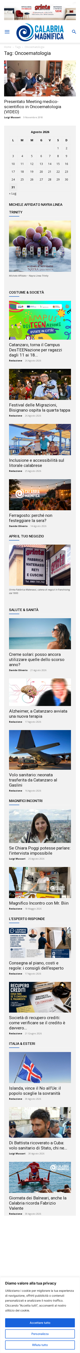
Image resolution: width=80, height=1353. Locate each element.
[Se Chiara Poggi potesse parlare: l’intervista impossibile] (40, 826)
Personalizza (40, 1334)
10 (13, 164)
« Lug (12, 193)
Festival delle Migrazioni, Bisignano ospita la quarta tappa (39, 408)
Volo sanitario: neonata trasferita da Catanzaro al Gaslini (33, 780)
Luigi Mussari (12, 117)
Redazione (15, 360)
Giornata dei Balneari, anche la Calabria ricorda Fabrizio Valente (37, 1203)
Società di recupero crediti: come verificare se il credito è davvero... (37, 1022)
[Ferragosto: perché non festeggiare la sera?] (40, 494)
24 (13, 179)
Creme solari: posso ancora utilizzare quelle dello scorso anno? (36, 659)
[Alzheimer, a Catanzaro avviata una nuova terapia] (40, 692)
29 (58, 179)
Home (7, 47)
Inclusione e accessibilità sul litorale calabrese (36, 463)
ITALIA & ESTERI (22, 1044)
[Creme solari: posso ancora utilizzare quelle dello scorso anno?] (40, 633)
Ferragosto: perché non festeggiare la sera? (30, 518)
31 (13, 187)
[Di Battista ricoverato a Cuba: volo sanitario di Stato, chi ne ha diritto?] (40, 1122)
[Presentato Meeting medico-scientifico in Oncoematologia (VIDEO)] (40, 78)
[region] (40, 1315)
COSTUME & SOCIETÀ (26, 292)
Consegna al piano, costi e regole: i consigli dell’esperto (36, 966)
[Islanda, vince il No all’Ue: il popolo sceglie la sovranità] (40, 1067)
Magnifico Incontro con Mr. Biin (39, 903)
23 (66, 172)
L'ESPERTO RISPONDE (27, 919)
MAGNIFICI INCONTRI (25, 801)
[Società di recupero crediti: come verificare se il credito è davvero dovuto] (40, 997)
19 (31, 172)
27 (41, 179)
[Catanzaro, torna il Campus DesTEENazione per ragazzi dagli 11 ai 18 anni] (40, 320)
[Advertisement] (40, 1258)
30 (66, 179)
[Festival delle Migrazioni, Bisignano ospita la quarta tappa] (40, 384)
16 (66, 164)
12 (31, 164)
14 (49, 164)
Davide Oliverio (18, 526)
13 (41, 164)
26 (31, 179)
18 (22, 172)
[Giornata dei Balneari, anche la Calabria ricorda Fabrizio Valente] (40, 1177)
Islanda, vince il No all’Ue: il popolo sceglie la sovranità (35, 1091)
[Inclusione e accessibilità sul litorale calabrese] (40, 439)
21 (49, 172)
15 (58, 164)
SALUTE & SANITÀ (23, 610)
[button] (7, 31)
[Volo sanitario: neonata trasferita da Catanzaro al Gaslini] (40, 750)
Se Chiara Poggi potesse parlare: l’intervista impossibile (39, 851)
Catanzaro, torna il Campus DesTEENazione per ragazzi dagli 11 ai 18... (35, 350)
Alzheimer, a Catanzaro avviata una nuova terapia (38, 714)
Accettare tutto (40, 1322)
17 (13, 172)
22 (58, 172)
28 (49, 179)
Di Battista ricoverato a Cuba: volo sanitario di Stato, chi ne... (38, 1145)
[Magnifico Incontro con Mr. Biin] (40, 882)
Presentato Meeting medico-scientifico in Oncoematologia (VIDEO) (32, 106)
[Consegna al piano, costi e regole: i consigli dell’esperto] (40, 942)
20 (41, 172)
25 (22, 179)
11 (22, 164)
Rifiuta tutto (40, 1345)
